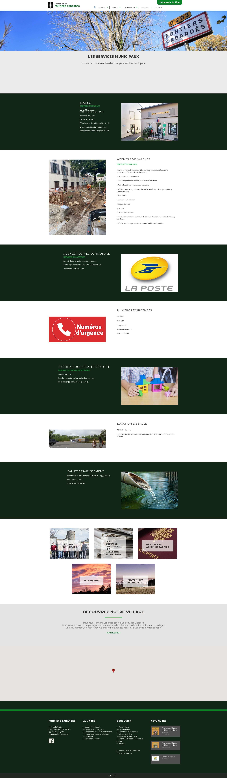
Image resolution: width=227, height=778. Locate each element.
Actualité (146, 7)
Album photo (124, 727)
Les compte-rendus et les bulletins (98, 732)
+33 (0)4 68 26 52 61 (56, 732)
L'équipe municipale (92, 727)
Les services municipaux (94, 729)
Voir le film (113, 632)
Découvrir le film (170, 2)
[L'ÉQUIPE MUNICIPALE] (69, 527)
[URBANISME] (91, 562)
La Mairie (102, 7)
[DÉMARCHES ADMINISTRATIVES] (157, 527)
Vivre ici (115, 7)
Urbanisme (89, 736)
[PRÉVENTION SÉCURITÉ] (135, 562)
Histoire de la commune (128, 732)
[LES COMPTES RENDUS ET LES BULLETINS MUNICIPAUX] (113, 527)
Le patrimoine (124, 729)
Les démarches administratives (97, 734)
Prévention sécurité (92, 739)
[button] (113, 671)
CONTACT (112, 776)
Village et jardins (125, 734)
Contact (158, 7)
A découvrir (130, 7)
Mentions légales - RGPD (128, 736)
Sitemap (122, 743)
